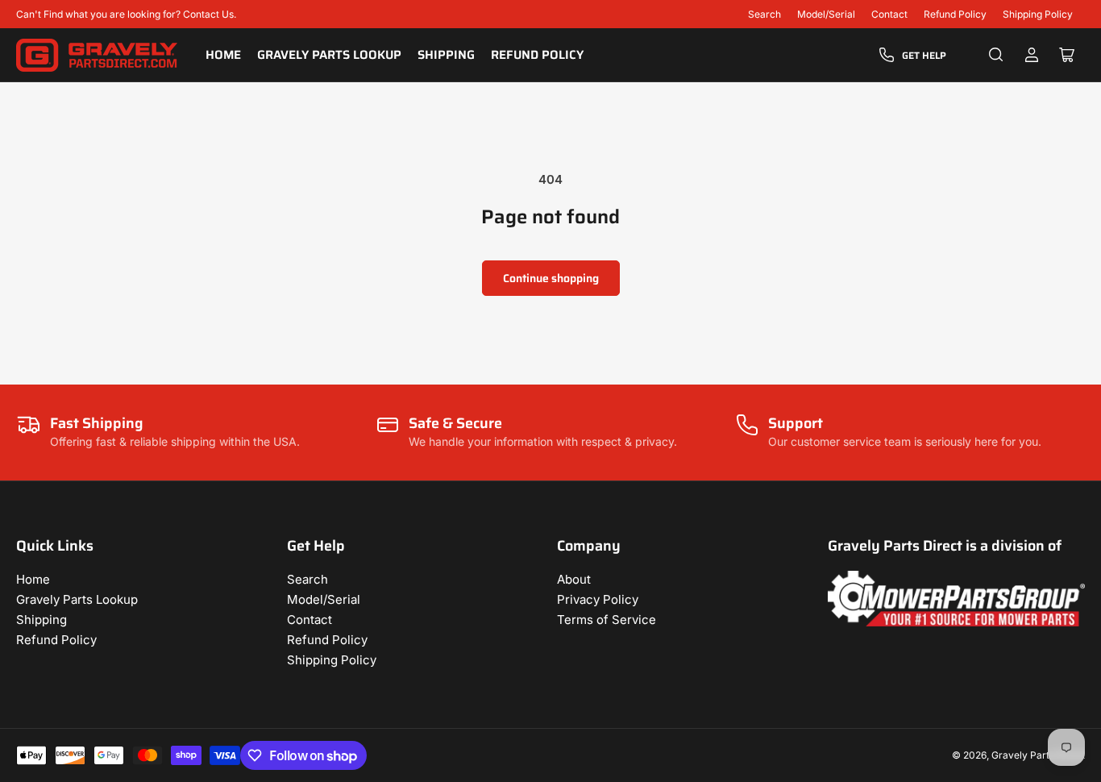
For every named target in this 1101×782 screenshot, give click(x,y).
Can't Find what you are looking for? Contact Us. (126, 14)
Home (223, 54)
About (574, 579)
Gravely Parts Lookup (329, 54)
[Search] (996, 55)
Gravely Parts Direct (1038, 755)
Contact (889, 14)
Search (764, 14)
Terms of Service (606, 619)
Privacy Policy (597, 599)
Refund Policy (955, 14)
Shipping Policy (1038, 14)
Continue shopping (551, 278)
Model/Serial (826, 14)
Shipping (446, 54)
